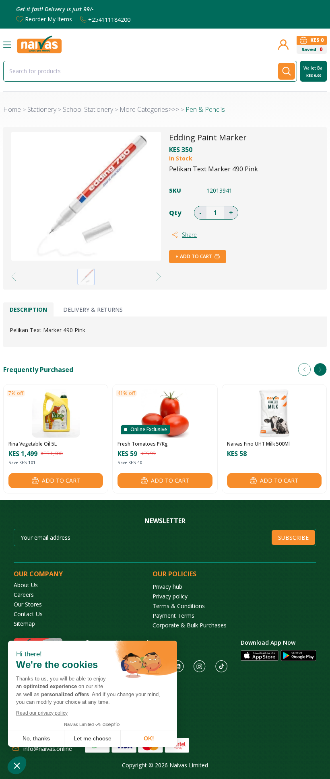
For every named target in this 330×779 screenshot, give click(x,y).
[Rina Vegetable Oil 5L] (56, 413)
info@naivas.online (47, 748)
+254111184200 (109, 19)
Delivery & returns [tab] (93, 309)
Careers (24, 594)
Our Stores (28, 604)
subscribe (293, 537)
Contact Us (28, 614)
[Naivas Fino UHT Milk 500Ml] (274, 413)
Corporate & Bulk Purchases (190, 625)
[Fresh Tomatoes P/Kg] (165, 413)
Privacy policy (170, 596)
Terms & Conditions (179, 606)
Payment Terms (173, 615)
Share (189, 234)
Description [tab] (28, 309)
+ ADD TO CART (193, 256)
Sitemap (24, 623)
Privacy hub (167, 586)
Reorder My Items (48, 19)
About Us (26, 585)
